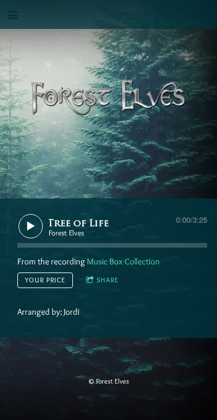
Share (108, 279)
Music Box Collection (123, 261)
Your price (45, 279)
